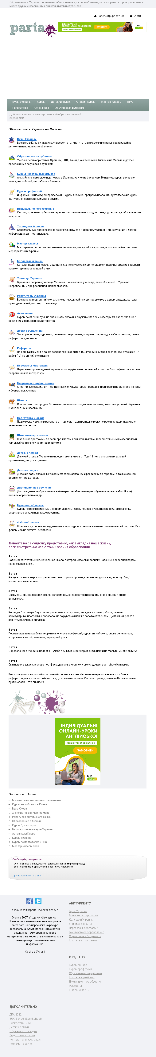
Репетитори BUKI (20, 1022)
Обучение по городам (23, 1031)
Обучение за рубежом (69, 107)
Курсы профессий (29, 191)
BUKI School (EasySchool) (26, 1018)
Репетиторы (20, 107)
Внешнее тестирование (83, 915)
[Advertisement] (78, 66)
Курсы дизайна (21, 837)
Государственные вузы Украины (32, 829)
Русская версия (48, 909)
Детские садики (27, 470)
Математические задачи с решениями (36, 800)
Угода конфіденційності (43, 917)
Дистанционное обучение (34, 487)
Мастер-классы (111, 101)
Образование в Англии (26, 821)
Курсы (41, 101)
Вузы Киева (19, 808)
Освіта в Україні (35, 951)
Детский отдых (61, 101)
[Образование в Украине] (33, 29)
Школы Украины (79, 989)
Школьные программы (32, 435)
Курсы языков (78, 964)
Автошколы (41, 107)
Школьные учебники (82, 977)
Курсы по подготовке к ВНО (29, 841)
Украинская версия (24, 909)
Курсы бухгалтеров (24, 825)
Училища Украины (29, 278)
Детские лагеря (27, 452)
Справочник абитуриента (85, 936)
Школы (22, 400)
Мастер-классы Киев (25, 846)
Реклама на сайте (21, 1043)
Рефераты (24, 348)
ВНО (130, 101)
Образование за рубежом (34, 156)
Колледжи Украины (30, 260)
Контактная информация (25, 1039)
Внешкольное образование (35, 208)
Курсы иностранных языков (36, 173)
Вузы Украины (21, 101)
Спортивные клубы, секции (35, 382)
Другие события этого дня (27, 875)
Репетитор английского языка (31, 816)
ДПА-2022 (15, 1014)
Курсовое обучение (30, 505)
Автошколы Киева (23, 833)
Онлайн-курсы (85, 101)
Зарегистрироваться (110, 15)
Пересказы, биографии (33, 365)
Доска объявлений (30, 330)
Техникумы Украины (30, 226)
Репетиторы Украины (31, 295)
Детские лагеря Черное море (30, 812)
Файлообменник (28, 522)
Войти (136, 15)
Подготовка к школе (30, 417)
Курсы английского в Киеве (29, 804)
